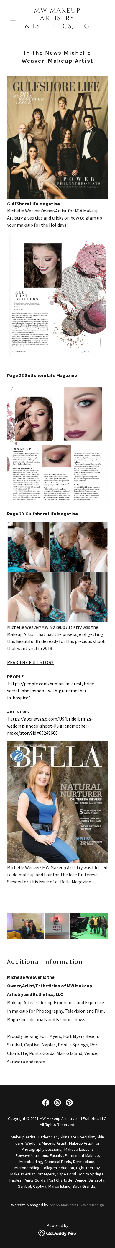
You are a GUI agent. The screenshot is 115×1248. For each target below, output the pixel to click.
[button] (14, 19)
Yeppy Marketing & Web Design (76, 1204)
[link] (57, 26)
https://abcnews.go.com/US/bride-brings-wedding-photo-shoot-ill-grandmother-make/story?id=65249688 (50, 726)
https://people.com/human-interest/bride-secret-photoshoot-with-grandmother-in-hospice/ (51, 691)
